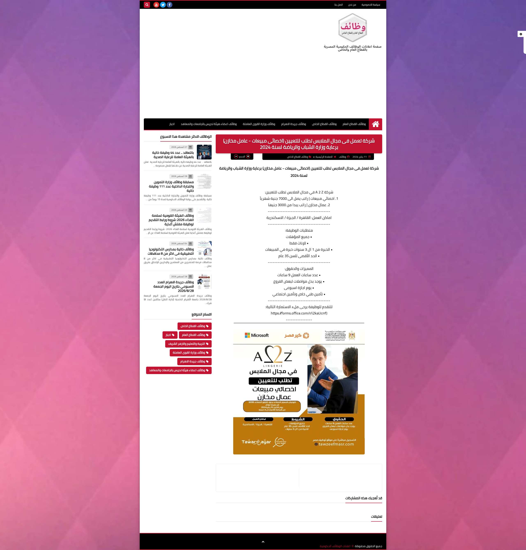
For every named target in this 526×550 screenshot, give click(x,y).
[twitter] (163, 5)
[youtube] (156, 5)
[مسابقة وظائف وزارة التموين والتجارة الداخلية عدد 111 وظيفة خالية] (204, 181)
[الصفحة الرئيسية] (375, 124)
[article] (259, 478)
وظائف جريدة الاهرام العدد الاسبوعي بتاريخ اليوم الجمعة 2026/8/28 (173, 286)
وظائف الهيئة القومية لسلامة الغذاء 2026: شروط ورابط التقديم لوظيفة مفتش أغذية (171, 219)
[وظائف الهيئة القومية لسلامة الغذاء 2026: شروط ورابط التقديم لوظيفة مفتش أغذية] (204, 215)
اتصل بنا (339, 4)
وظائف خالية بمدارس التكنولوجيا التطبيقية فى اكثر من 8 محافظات (171, 251)
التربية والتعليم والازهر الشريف (186, 343)
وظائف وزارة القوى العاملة (259, 124)
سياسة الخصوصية (371, 4)
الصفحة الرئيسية (324, 157)
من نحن (352, 4)
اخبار (172, 124)
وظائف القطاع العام (354, 124)
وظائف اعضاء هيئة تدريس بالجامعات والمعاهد (209, 124)
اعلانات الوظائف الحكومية (335, 546)
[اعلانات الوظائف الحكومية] (352, 33)
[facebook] (169, 5)
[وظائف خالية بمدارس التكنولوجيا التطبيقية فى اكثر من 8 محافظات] (204, 248)
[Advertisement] (263, 87)
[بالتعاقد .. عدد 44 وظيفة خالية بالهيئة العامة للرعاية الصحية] (204, 152)
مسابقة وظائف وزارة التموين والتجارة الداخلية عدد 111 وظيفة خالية (171, 186)
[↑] (263, 542)
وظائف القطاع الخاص (324, 124)
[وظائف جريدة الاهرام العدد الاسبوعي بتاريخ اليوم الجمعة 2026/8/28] (204, 281)
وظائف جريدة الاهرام (293, 124)
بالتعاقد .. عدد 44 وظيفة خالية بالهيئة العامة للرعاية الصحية (173, 154)
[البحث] (147, 5)
